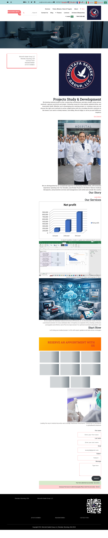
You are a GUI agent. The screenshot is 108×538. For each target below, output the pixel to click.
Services (47, 9)
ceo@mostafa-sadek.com (46, 2)
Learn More (97, 197)
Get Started (97, 116)
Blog (51, 12)
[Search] (23, 12)
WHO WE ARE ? (80, 16)
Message (98, 461)
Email (99, 446)
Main (83, 9)
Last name (98, 438)
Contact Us (44, 12)
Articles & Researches (78, 12)
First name (98, 430)
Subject (98, 453)
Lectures (66, 12)
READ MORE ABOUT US (14, 13)
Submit (96, 478)
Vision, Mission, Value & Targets (62, 9)
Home (55, 33)
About (76, 9)
